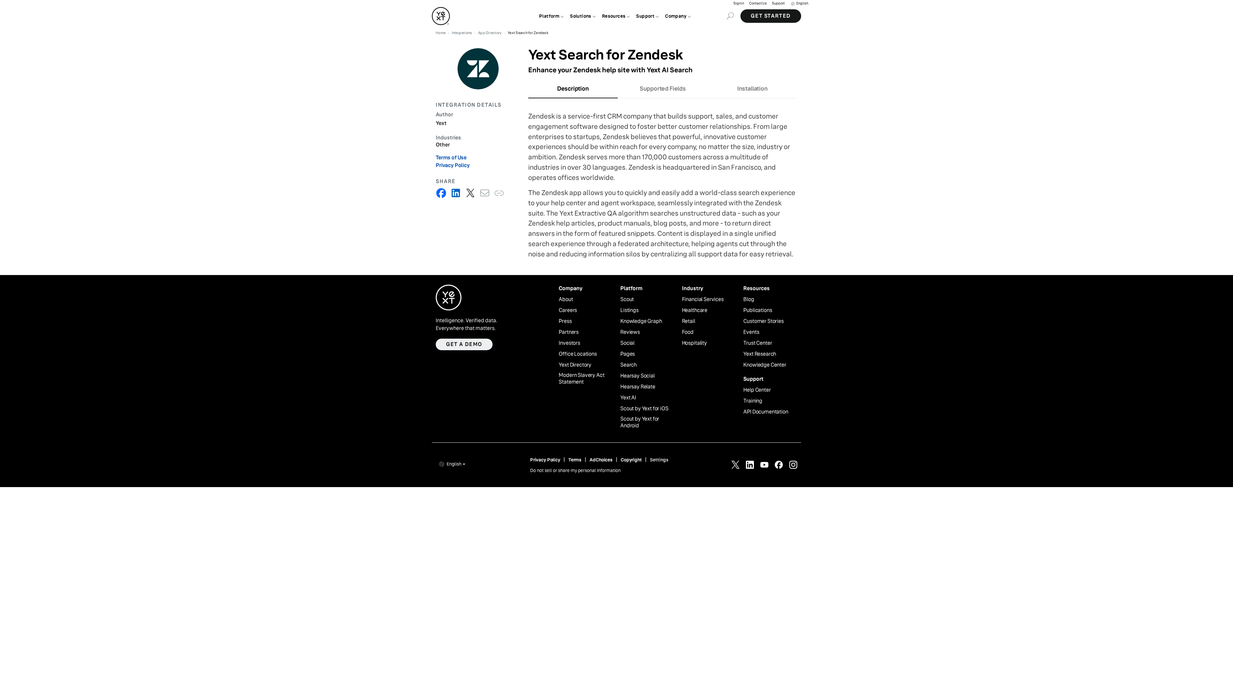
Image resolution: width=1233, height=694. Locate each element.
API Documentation (765, 412)
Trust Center (757, 343)
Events (751, 332)
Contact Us (758, 3)
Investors (569, 343)
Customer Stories (763, 321)
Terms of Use (451, 157)
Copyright (631, 460)
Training (752, 401)
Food (688, 332)
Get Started (771, 16)
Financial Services (703, 299)
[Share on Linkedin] (455, 193)
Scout (627, 299)
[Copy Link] (499, 193)
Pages (627, 354)
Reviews (630, 332)
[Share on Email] (484, 193)
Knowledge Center (764, 365)
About (566, 299)
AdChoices (601, 460)
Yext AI (628, 398)
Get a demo (464, 344)
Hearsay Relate (637, 387)
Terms (575, 460)
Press (565, 321)
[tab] (573, 90)
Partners (569, 332)
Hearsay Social (637, 376)
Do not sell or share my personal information (575, 470)
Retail (688, 321)
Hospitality (694, 343)
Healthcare (694, 310)
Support (778, 3)
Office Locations (578, 354)
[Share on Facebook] (441, 193)
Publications (757, 310)
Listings (629, 310)
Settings (659, 460)
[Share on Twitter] (470, 193)
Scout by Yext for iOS (644, 408)
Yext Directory (575, 365)
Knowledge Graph (641, 321)
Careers (568, 310)
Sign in (738, 3)
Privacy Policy (453, 165)
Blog (748, 299)
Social (627, 343)
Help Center (757, 390)
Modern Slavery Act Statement (581, 378)
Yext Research (759, 354)
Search (628, 365)
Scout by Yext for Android (639, 422)
